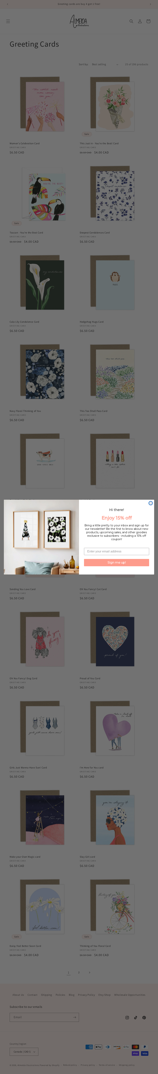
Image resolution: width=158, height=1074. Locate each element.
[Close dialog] (151, 503)
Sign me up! (117, 562)
